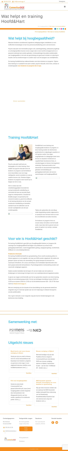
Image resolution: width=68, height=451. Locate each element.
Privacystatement (23, 437)
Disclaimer (22, 441)
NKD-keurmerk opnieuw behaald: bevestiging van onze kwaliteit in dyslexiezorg (46, 382)
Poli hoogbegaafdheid (43, 26)
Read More (28, 373)
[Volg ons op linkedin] (56, 422)
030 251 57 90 (7, 1)
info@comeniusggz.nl (19, 1)
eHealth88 (32, 449)
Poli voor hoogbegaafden (19, 380)
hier (44, 423)
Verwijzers (62, 1)
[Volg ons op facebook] (52, 422)
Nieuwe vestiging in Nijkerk (45, 351)
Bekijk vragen (26, 428)
